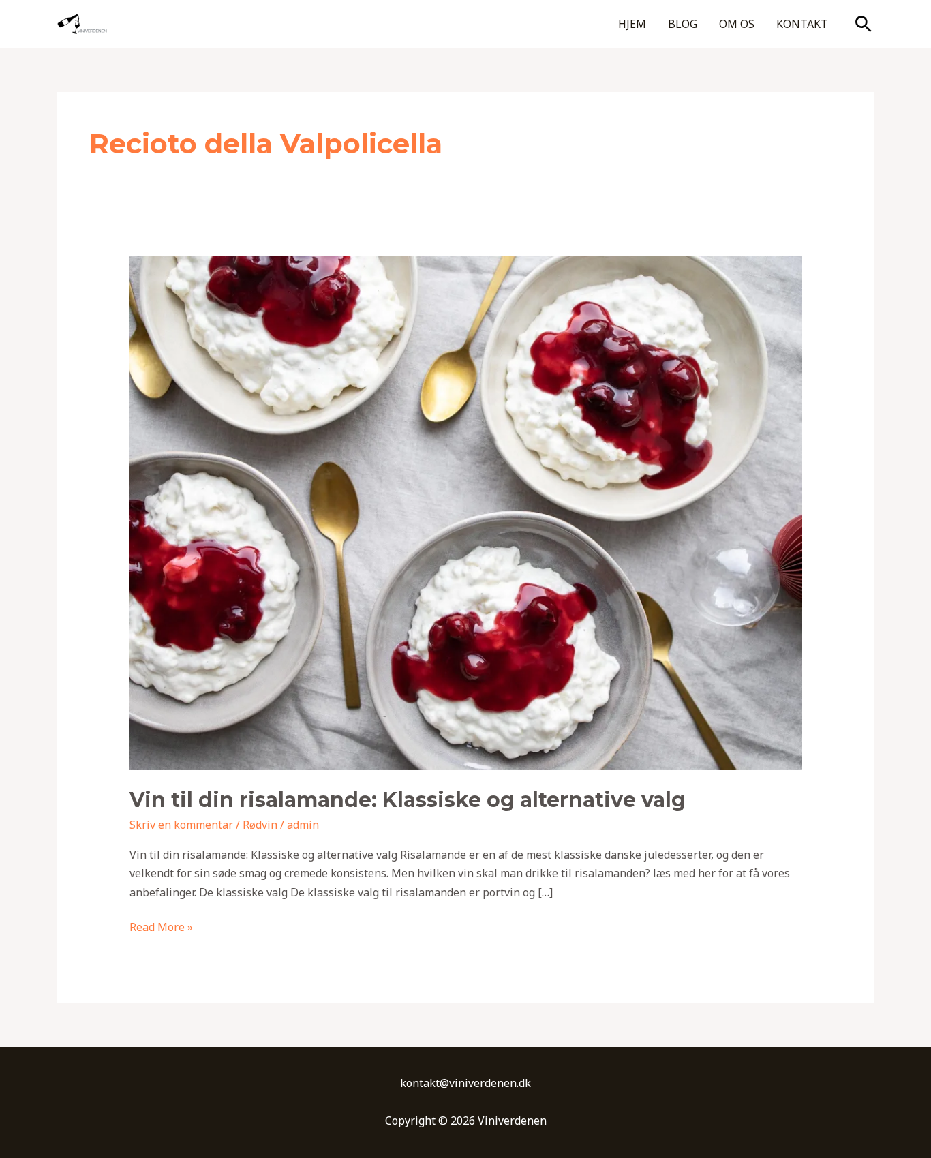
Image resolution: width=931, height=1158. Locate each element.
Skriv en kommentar (181, 824)
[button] (863, 24)
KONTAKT (802, 23)
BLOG (682, 23)
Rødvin (260, 824)
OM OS (736, 23)
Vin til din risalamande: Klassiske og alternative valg (407, 799)
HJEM (632, 23)
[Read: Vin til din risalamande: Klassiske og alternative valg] (465, 511)
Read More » (161, 926)
